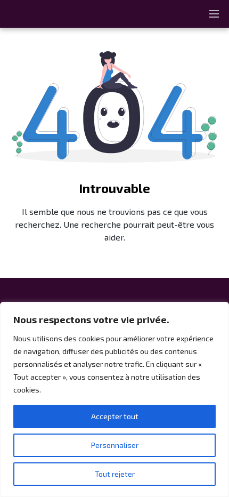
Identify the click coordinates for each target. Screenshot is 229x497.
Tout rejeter (115, 473)
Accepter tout (114, 416)
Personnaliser (114, 445)
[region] (114, 399)
